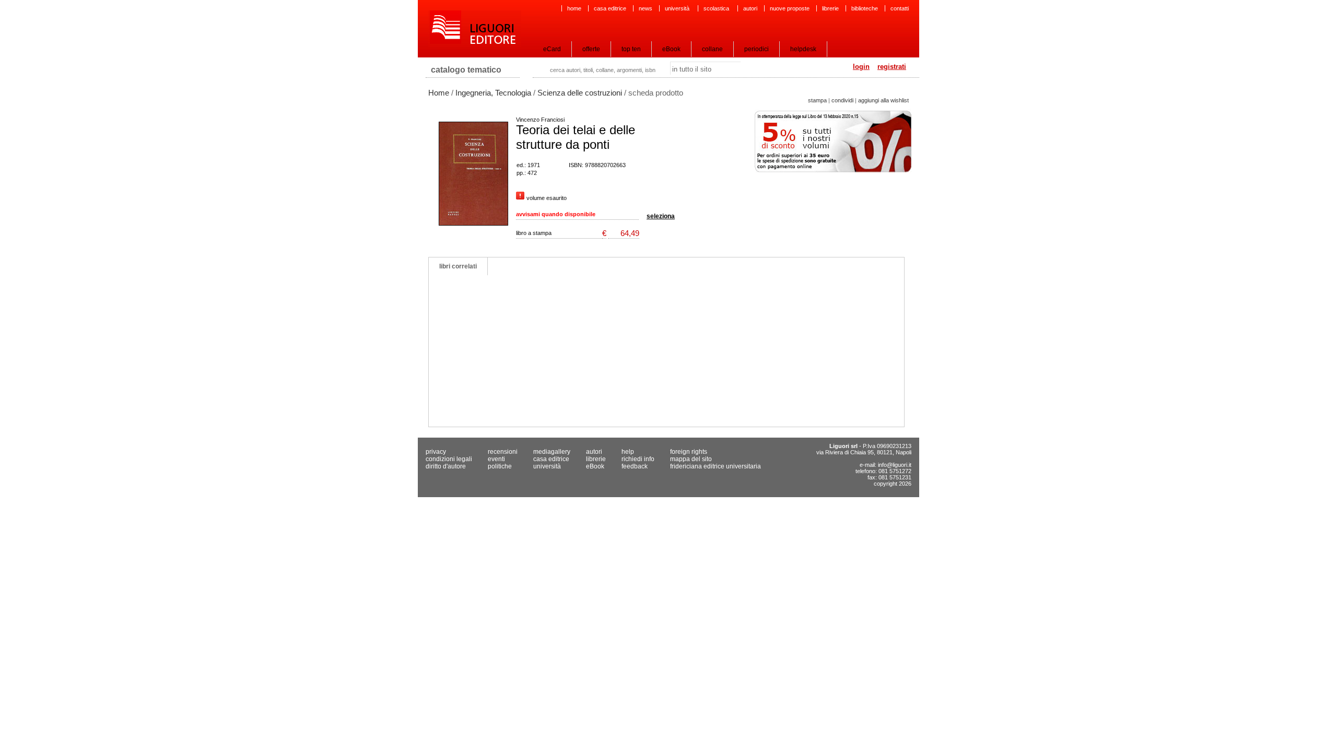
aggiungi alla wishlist (883, 100)
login (861, 66)
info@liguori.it (894, 465)
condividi (842, 100)
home (574, 8)
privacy (436, 451)
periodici (756, 49)
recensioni (503, 451)
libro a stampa (534, 233)
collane (712, 49)
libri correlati (458, 266)
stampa (817, 100)
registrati (891, 66)
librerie (830, 8)
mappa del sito (691, 459)
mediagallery (551, 451)
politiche (500, 466)
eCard (552, 49)
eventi (496, 459)
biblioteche (864, 8)
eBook (671, 49)
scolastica (717, 8)
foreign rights (688, 451)
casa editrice (610, 8)
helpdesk (803, 49)
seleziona (661, 216)
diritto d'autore (446, 466)
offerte (591, 49)
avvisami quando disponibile (555, 214)
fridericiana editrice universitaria (715, 466)
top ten (631, 49)
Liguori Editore (474, 28)
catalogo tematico (466, 69)
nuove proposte (790, 8)
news (645, 8)
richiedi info (637, 459)
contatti (899, 8)
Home (438, 92)
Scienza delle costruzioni (579, 92)
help (627, 451)
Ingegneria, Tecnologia (493, 92)
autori (750, 8)
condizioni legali (449, 459)
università (678, 8)
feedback (634, 466)
